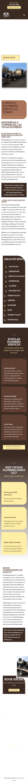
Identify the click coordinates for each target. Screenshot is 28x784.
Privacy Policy (20, 778)
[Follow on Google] (18, 756)
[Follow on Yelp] (15, 756)
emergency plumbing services (10, 212)
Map (4, 716)
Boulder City (15, 291)
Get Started (13, 690)
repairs (22, 162)
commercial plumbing (7, 144)
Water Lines (8, 424)
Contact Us (6, 740)
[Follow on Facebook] (12, 756)
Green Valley (14, 296)
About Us (6, 734)
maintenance (13, 162)
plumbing (14, 582)
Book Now (9, 57)
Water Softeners (10, 396)
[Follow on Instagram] (9, 756)
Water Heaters (9, 368)
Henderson (14, 271)
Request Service (13, 7)
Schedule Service (7, 738)
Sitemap (14, 780)
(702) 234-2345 (14, 748)
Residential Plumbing (8, 736)
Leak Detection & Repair (9, 722)
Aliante (12, 286)
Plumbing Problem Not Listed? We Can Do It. (13, 447)
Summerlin (14, 281)
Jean (10, 310)
